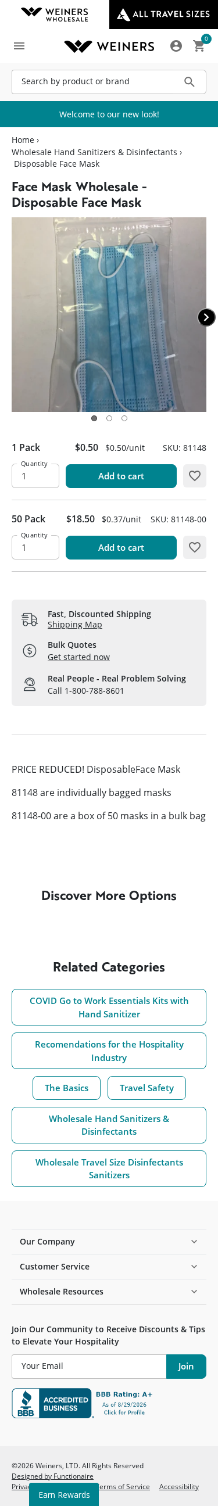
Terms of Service (122, 1486)
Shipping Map (75, 624)
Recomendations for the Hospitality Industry (109, 1050)
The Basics (66, 1087)
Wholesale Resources (61, 1291)
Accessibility (179, 1486)
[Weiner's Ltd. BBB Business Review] (109, 1403)
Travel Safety (147, 1087)
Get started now (79, 656)
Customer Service (55, 1266)
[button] (94, 418)
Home (23, 140)
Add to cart (121, 476)
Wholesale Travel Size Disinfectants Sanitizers (109, 1168)
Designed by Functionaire (53, 1475)
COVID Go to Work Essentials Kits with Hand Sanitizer (109, 1007)
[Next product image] (206, 317)
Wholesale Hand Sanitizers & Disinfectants (94, 152)
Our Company (47, 1241)
